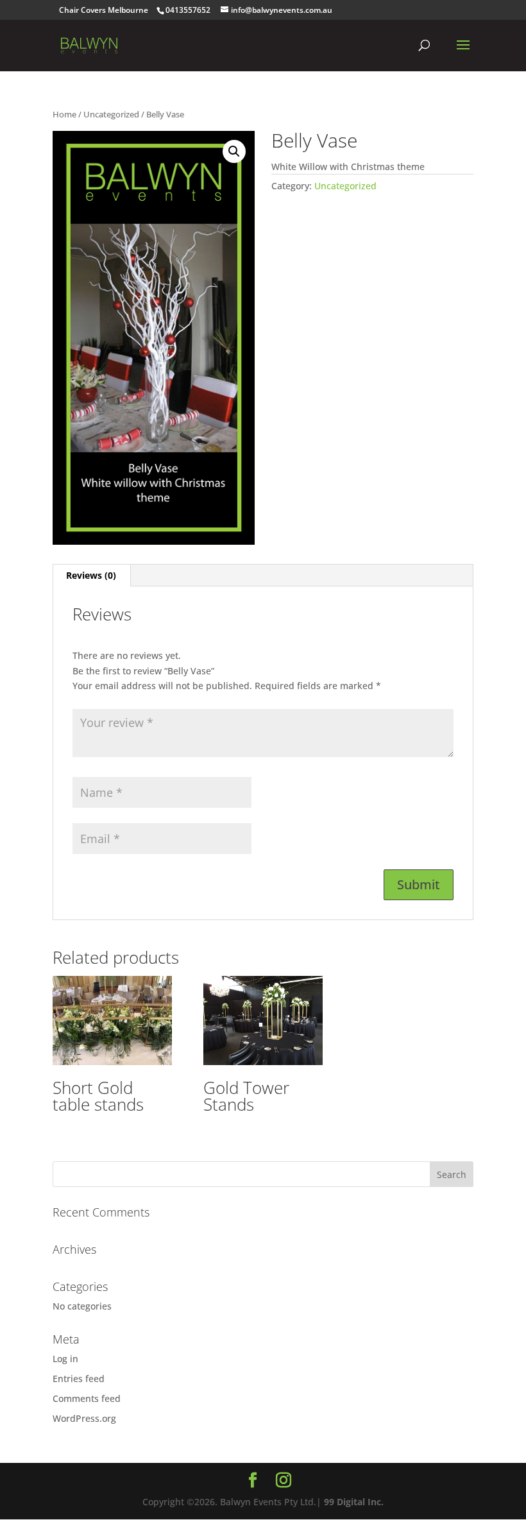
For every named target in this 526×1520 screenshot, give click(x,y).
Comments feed (87, 1398)
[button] (234, 151)
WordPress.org (84, 1418)
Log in (65, 1359)
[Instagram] (283, 1481)
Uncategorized (111, 114)
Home (64, 114)
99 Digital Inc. (354, 1502)
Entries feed (79, 1378)
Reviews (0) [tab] (91, 575)
